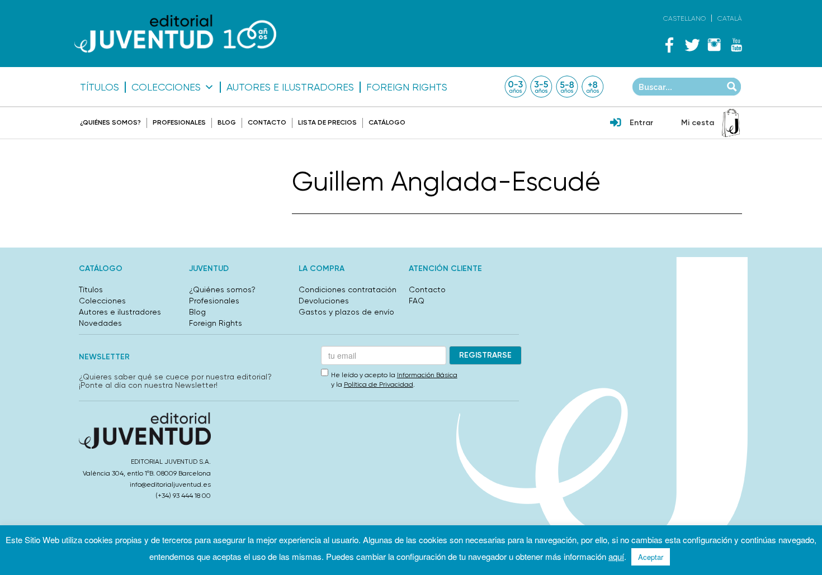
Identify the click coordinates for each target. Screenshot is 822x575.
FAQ (416, 300)
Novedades (100, 323)
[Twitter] (692, 45)
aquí (616, 556)
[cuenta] (615, 123)
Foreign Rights (406, 87)
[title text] (175, 34)
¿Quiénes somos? (110, 122)
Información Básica (427, 375)
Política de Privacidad (378, 384)
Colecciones (166, 87)
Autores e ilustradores (290, 87)
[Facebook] (669, 45)
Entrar (641, 122)
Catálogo (387, 122)
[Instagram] (714, 45)
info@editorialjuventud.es (170, 484)
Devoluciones (324, 300)
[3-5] (541, 86)
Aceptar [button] (650, 557)
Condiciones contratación (347, 289)
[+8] (593, 86)
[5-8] (567, 86)
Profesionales (179, 122)
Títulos (99, 87)
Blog (227, 122)
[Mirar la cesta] (731, 123)
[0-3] (515, 86)
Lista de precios (327, 122)
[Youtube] (736, 45)
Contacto (267, 122)
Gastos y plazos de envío (346, 311)
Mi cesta (697, 122)
